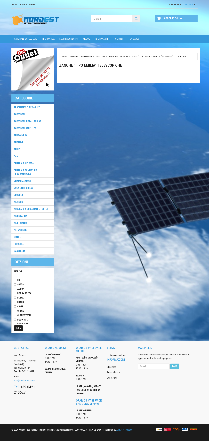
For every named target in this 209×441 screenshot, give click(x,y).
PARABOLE (19, 244)
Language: (181, 4)
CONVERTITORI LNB (23, 188)
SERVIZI (119, 38)
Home (65, 56)
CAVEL (20, 306)
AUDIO (17, 149)
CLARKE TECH (24, 315)
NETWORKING (20, 230)
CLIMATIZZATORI (22, 181)
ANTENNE (18, 142)
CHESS (20, 311)
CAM (16, 156)
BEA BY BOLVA (24, 293)
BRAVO (20, 302)
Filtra (18, 328)
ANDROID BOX (20, 135)
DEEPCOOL (22, 319)
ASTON (20, 289)
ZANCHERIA (19, 251)
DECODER (18, 195)
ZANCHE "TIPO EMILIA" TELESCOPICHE (170, 56)
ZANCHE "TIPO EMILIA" (141, 56)
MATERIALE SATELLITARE (25, 38)
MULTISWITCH (21, 223)
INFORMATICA (48, 38)
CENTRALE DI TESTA (24, 163)
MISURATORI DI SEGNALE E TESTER (31, 209)
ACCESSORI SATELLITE (25, 128)
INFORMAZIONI (102, 38)
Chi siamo (111, 367)
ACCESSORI (19, 114)
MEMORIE (18, 202)
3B (18, 280)
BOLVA (20, 297)
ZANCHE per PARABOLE (117, 56)
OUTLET (18, 237)
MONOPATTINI (21, 216)
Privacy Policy (113, 372)
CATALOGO (134, 38)
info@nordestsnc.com (24, 380)
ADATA (20, 284)
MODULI (86, 38)
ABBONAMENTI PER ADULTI (27, 107)
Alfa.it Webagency (124, 429)
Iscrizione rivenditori (116, 355)
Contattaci (112, 377)
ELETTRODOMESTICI (68, 38)
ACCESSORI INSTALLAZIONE (27, 121)
